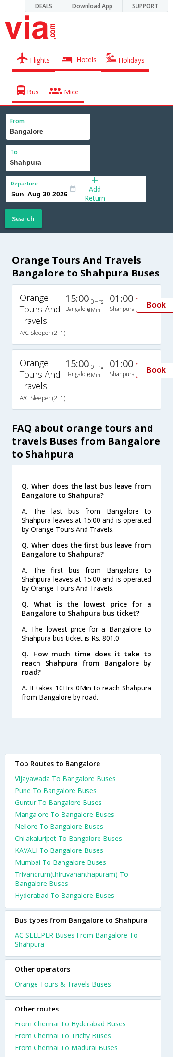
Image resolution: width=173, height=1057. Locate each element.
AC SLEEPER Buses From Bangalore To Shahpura (76, 940)
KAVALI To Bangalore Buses (59, 850)
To (14, 152)
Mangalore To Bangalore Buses (64, 814)
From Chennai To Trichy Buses (63, 1035)
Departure (24, 183)
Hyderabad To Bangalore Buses (64, 895)
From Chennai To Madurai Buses (66, 1047)
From (17, 121)
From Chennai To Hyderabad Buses (70, 1023)
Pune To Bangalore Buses (56, 790)
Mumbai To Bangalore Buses (60, 862)
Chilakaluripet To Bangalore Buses (68, 838)
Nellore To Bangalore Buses (59, 826)
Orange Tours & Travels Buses (63, 983)
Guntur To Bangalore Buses (58, 802)
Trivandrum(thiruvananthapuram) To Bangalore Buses (71, 879)
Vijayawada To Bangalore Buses (65, 778)
